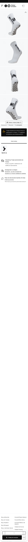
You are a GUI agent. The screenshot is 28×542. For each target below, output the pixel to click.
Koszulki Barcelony (20, 520)
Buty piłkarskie (5, 517)
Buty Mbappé (5, 525)
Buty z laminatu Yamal (7, 528)
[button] (14, 172)
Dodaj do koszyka (13, 537)
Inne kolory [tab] (14, 141)
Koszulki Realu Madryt (21, 517)
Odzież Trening (19, 529)
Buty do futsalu (5, 520)
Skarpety (11, 125)
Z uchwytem (18, 125)
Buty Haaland (4, 522)
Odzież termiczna (19, 526)
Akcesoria (4, 125)
